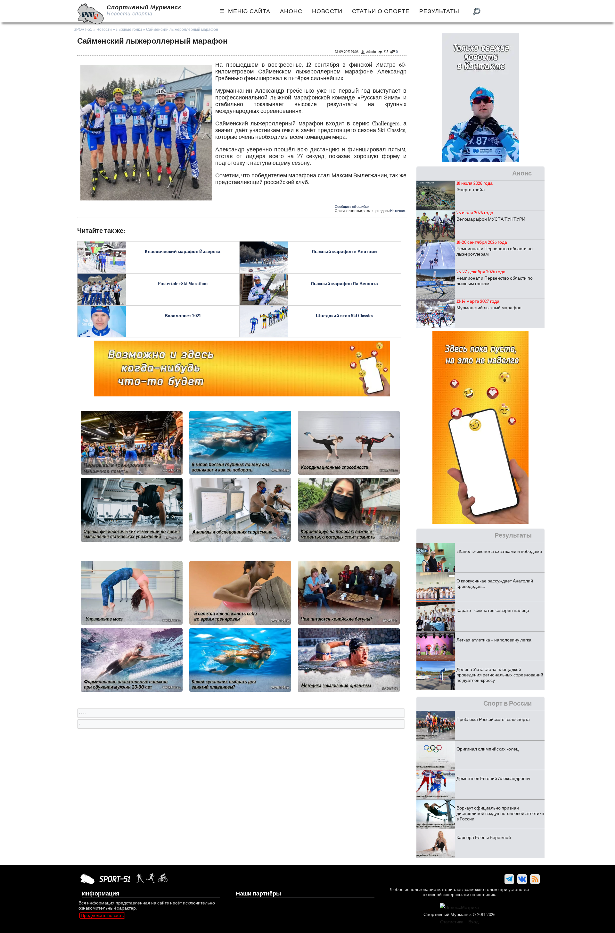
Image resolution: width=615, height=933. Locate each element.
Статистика (451, 922)
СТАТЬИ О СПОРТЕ (381, 11)
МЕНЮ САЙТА (249, 11)
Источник (398, 211)
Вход (473, 922)
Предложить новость (102, 915)
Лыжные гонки (129, 29)
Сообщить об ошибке (352, 207)
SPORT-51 (83, 29)
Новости (104, 29)
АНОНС (291, 11)
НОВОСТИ (327, 11)
